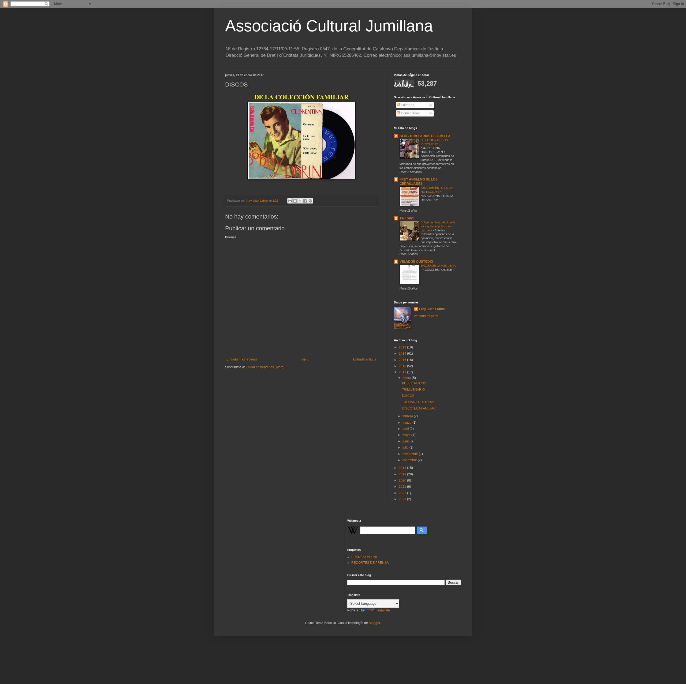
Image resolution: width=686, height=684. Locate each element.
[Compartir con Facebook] (305, 201)
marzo (407, 422)
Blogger (374, 623)
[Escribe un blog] (295, 201)
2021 (403, 486)
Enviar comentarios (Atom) (265, 367)
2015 (403, 360)
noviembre (410, 454)
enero (407, 378)
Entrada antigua (364, 359)
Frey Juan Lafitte (432, 309)
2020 (403, 480)
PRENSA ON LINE (364, 557)
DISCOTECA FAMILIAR (419, 408)
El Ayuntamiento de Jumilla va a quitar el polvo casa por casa (438, 226)
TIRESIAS (407, 218)
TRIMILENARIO (413, 390)
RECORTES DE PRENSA (370, 563)
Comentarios (410, 113)
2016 (403, 366)
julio (405, 447)
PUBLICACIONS (414, 383)
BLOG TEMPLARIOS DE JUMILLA (425, 136)
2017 (403, 372)
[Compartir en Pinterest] (310, 201)
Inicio (305, 359)
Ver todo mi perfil (426, 316)
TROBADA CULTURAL (418, 402)
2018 (403, 468)
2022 (403, 493)
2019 (403, 474)
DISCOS (408, 396)
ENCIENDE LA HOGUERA (438, 265)
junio (406, 441)
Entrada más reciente (242, 359)
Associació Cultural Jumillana (329, 26)
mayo (406, 435)
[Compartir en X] (300, 201)
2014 (403, 353)
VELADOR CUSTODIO (416, 262)
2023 (403, 499)
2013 (403, 347)
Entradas (407, 105)
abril (406, 429)
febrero (408, 416)
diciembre (410, 460)
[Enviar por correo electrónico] (290, 201)
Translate (383, 610)
